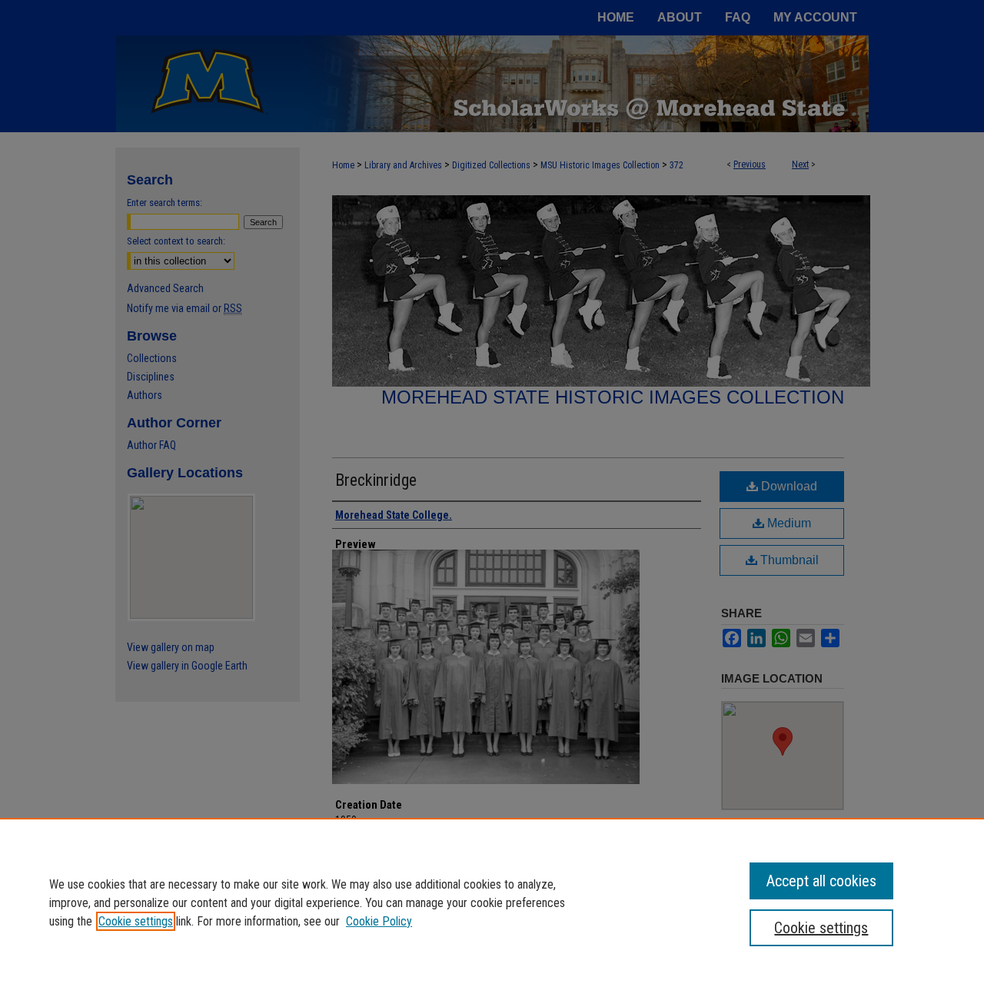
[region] (492, 902)
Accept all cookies (821, 881)
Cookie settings (135, 921)
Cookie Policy (379, 921)
